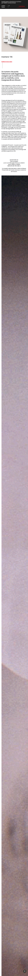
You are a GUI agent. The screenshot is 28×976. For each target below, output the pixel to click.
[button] (5, 6)
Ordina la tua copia (6, 61)
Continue (22, 6)
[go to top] (25, 971)
